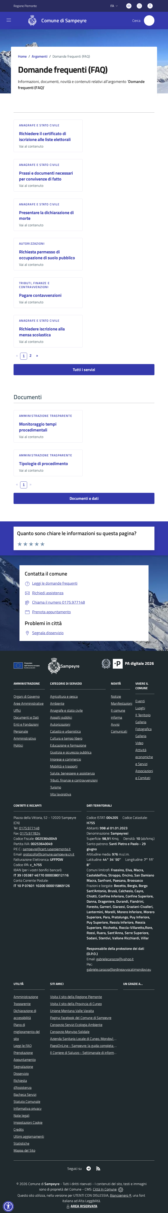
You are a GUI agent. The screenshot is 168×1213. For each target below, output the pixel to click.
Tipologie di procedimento (43, 463)
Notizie (116, 696)
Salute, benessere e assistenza (72, 773)
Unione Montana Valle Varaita (72, 1010)
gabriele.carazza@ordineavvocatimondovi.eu (119, 969)
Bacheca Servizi (25, 1094)
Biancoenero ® (120, 1195)
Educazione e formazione (68, 745)
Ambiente (57, 703)
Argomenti (39, 56)
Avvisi (115, 724)
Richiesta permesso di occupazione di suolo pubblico (47, 254)
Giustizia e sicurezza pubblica (70, 752)
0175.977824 (30, 833)
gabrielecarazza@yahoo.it (115, 959)
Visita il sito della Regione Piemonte (76, 996)
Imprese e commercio (65, 759)
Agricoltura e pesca (64, 696)
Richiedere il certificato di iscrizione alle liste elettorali (45, 136)
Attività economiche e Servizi (144, 756)
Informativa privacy (28, 1108)
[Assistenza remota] (121, 1189)
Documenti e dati (84, 498)
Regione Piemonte (25, 5)
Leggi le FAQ (23, 1045)
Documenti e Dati (26, 717)
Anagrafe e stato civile (39, 125)
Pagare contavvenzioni (40, 295)
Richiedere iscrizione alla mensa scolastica (42, 331)
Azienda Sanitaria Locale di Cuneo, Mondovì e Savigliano (90, 1038)
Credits (19, 1129)
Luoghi (140, 708)
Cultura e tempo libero (66, 738)
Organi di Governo (27, 696)
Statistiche (21, 1143)
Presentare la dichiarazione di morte (46, 215)
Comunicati (119, 731)
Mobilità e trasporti (63, 766)
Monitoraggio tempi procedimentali (37, 427)
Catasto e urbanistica (65, 731)
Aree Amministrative (29, 703)
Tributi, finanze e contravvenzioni (34, 285)
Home (22, 56)
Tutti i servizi (84, 370)
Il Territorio (142, 715)
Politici (18, 745)
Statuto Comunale (27, 1101)
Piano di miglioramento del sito (27, 1031)
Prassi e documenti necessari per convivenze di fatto (46, 176)
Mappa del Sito (24, 1150)
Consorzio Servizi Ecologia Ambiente (76, 1024)
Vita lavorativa (60, 794)
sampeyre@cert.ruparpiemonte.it (47, 849)
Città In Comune (105, 1189)
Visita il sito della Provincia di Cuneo (76, 1003)
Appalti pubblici (61, 717)
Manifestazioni (121, 703)
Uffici (17, 710)
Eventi (140, 701)
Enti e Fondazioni (26, 724)
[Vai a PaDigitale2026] (127, 663)
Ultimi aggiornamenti (29, 1136)
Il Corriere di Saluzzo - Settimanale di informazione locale (91, 1052)
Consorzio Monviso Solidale (69, 1031)
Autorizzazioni (32, 243)
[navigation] (8, 20)
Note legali (21, 1115)
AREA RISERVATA (84, 1206)
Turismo (55, 787)
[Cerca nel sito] (149, 20)
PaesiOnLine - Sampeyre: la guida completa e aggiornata (91, 1045)
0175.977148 (29, 828)
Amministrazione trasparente (45, 415)
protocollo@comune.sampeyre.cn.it (48, 854)
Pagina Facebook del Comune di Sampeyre (80, 1017)
